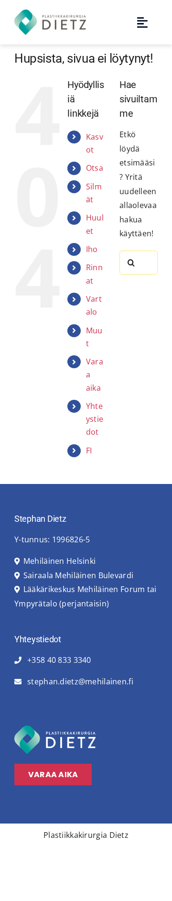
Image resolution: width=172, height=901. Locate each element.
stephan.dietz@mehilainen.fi (79, 681)
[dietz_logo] (50, 13)
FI (89, 450)
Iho (92, 249)
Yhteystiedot (94, 419)
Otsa (94, 168)
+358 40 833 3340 (58, 660)
